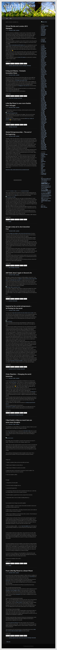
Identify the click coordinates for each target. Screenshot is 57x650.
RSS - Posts (43, 206)
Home (7, 18)
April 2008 (43, 113)
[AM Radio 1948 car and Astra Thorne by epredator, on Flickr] (13, 287)
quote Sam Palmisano (14, 622)
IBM (46, 190)
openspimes (18, 594)
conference (45, 179)
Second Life (20, 65)
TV (43, 198)
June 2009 (43, 97)
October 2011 (43, 82)
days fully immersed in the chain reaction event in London (23, 312)
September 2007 (44, 122)
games (42, 159)
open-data (45, 194)
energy (49, 183)
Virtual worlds (28, 65)
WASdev (46, 200)
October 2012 (43, 72)
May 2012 (42, 76)
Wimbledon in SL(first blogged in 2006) (13, 590)
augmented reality (15, 65)
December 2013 (43, 64)
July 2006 (42, 138)
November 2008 (43, 105)
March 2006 (43, 143)
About (11, 18)
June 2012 (43, 75)
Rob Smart (43, 35)
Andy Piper (43, 39)
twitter (42, 172)
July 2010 (42, 88)
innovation (49, 190)
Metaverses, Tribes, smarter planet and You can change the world (17, 169)
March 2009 (43, 101)
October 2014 (43, 55)
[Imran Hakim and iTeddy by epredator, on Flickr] (11, 197)
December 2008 (43, 104)
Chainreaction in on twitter (10, 406)
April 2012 (43, 77)
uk (44, 198)
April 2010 (43, 89)
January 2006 (43, 145)
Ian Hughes (43, 40)
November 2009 (43, 92)
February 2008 (43, 116)
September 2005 (44, 149)
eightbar (44, 183)
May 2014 (42, 59)
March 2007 (43, 129)
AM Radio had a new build (15, 280)
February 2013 (43, 70)
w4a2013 (42, 200)
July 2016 (42, 45)
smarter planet (49, 195)
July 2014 (42, 58)
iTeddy (15, 195)
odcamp (42, 194)
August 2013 (43, 65)
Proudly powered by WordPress (28, 646)
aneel (10, 91)
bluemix (50, 178)
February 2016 (43, 48)
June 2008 (43, 111)
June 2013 (43, 67)
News (12, 98)
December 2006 (43, 132)
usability (46, 199)
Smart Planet (32, 576)
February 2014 (43, 62)
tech (42, 198)
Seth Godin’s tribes (26, 430)
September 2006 (44, 136)
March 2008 (43, 115)
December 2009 (43, 91)
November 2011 (43, 81)
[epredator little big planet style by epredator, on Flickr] (11, 113)
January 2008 (43, 117)
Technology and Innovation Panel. (21, 80)
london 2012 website (22, 57)
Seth (9, 432)
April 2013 (43, 68)
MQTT (49, 193)
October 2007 (43, 121)
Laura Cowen (43, 33)
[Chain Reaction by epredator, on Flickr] (9, 321)
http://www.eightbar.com (25, 526)
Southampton (47, 196)
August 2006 (43, 137)
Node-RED (43, 166)
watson (49, 200)
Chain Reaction (14, 382)
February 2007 (43, 130)
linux (42, 193)
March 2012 (43, 78)
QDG (42, 168)
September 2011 (44, 83)
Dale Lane (43, 28)
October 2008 (43, 106)
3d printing (10, 65)
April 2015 (43, 49)
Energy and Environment (45, 184)
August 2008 (43, 109)
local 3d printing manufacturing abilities (16, 360)
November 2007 (43, 119)
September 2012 (44, 74)
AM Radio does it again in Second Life (19, 273)
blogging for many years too (24, 85)
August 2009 (43, 95)
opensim (48, 194)
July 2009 (42, 96)
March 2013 (43, 69)
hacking (43, 187)
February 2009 (43, 102)
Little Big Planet (8, 118)
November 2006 (43, 133)
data (48, 179)
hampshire (47, 187)
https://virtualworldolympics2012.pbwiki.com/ (17, 45)
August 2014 (43, 57)
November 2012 (43, 71)
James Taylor (43, 30)
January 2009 (43, 103)
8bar (42, 178)
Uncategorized (43, 173)
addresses (44, 178)
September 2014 (44, 56)
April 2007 (43, 128)
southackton (43, 196)
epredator (17, 30)
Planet (42, 167)
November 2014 (43, 54)
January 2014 (43, 63)
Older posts (8, 641)
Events (42, 157)
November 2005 (43, 146)
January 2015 (43, 51)
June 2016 (43, 47)
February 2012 (43, 79)
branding (42, 155)
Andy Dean (33, 391)
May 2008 (42, 112)
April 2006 (43, 142)
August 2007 (43, 123)
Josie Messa (43, 31)
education (45, 181)
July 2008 (42, 110)
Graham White (43, 29)
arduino (47, 178)
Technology (24, 65)
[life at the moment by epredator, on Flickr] (9, 438)
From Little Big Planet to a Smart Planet (19, 571)
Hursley (10, 98)
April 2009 (43, 99)
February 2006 (43, 144)
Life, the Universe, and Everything (46, 191)
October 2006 (43, 135)
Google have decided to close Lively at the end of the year (20, 233)
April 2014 (43, 61)
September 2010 (44, 87)
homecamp (45, 188)
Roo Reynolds (43, 41)
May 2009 (42, 98)
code (42, 179)
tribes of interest (19, 602)
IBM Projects (43, 161)
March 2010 (43, 90)
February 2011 (43, 84)
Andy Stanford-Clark (44, 25)
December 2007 (43, 118)
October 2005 (43, 147)
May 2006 (42, 141)
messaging (43, 163)
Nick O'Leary (43, 34)
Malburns (20, 278)
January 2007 (43, 131)
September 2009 (44, 94)
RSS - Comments (44, 207)
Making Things (45, 193)
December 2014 (43, 52)
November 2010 (43, 85)
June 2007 (43, 125)
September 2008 (44, 108)
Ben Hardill (43, 27)
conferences (43, 156)
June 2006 (43, 139)
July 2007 (42, 124)
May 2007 (42, 126)
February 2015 (43, 50)
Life (41, 162)
